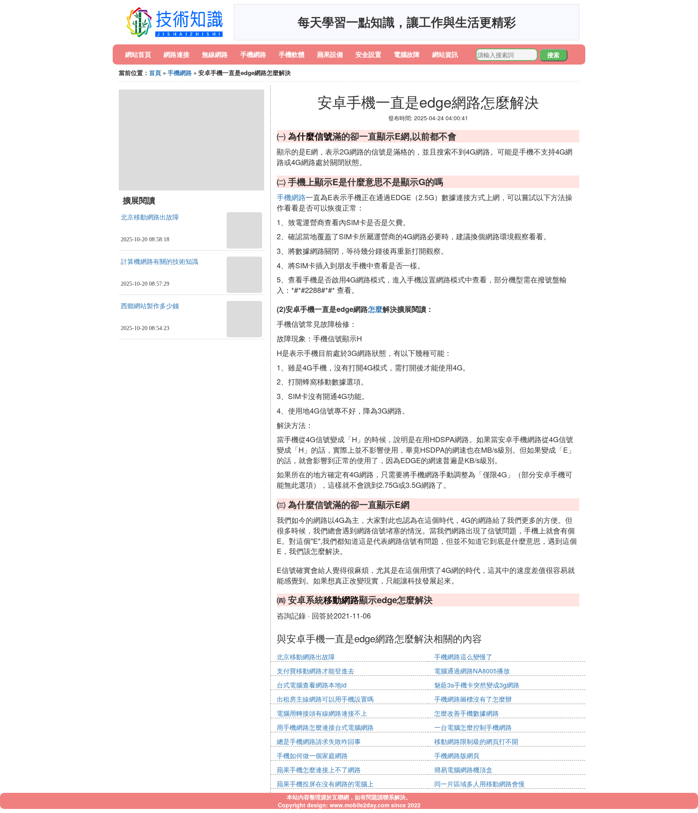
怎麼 (375, 309)
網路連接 (176, 54)
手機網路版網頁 (456, 755)
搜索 (553, 54)
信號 (323, 136)
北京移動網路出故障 (150, 217)
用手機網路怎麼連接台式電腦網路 (325, 727)
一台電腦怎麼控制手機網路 (473, 727)
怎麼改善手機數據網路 (466, 713)
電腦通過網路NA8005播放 (472, 670)
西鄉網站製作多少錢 (150, 306)
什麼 (306, 136)
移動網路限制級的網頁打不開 (476, 741)
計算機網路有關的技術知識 (159, 261)
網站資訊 (445, 54)
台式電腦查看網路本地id (312, 685)
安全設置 (368, 54)
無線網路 (215, 54)
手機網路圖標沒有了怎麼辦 (473, 699)
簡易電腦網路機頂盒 (463, 769)
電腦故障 (407, 54)
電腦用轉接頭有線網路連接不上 (322, 713)
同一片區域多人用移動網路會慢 (479, 783)
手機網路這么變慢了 (463, 656)
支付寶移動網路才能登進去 (315, 670)
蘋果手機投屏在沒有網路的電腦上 (325, 783)
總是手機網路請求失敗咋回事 (319, 741)
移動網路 (341, 599)
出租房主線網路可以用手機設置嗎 (325, 699)
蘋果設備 (330, 54)
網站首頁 (138, 54)
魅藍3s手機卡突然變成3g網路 (476, 685)
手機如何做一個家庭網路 (312, 755)
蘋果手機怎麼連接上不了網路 (319, 769)
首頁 (155, 72)
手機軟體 (292, 54)
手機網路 (253, 54)
